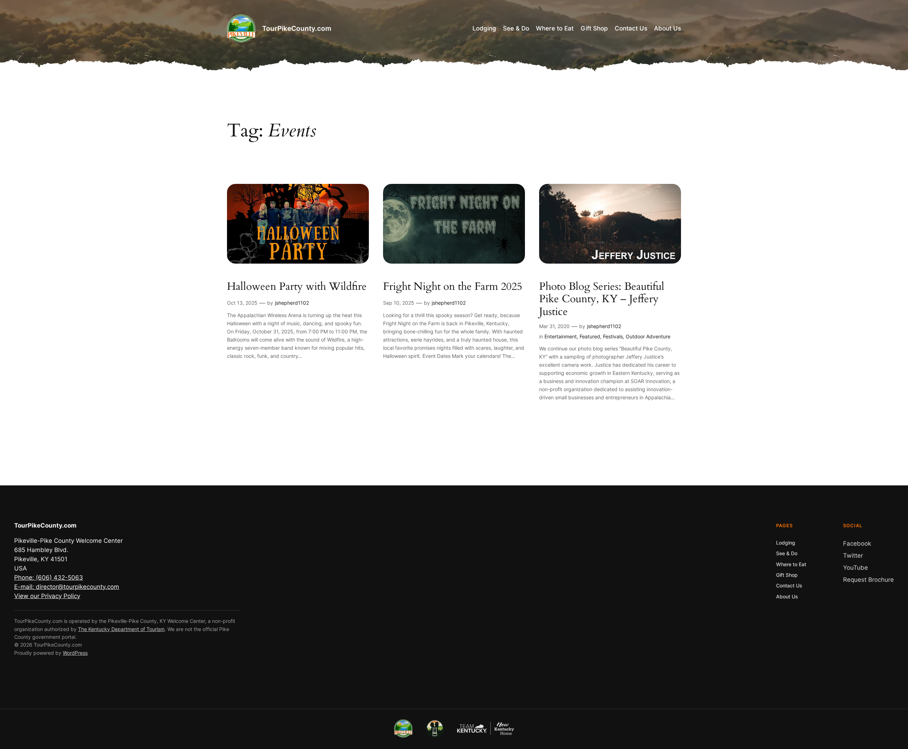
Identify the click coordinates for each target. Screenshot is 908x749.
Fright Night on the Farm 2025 (452, 287)
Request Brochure (868, 579)
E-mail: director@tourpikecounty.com (66, 586)
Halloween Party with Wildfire (297, 287)
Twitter (853, 555)
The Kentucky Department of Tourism (121, 629)
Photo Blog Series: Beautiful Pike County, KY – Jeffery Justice (601, 300)
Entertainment (560, 336)
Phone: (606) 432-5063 (48, 577)
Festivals (613, 336)
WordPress (75, 653)
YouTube (855, 567)
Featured (590, 336)
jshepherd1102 (292, 303)
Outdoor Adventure (648, 336)
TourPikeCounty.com (296, 28)
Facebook (857, 543)
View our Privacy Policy (47, 595)
